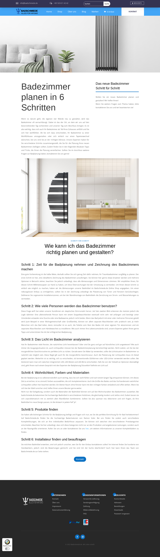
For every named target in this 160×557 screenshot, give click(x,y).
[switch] (7, 548)
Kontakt (80, 459)
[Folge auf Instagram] (82, 537)
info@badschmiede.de (29, 3)
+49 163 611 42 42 (61, 3)
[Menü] (11, 539)
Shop (59, 11)
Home (49, 11)
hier (87, 428)
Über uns (72, 11)
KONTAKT (133, 11)
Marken (95, 11)
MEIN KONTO (138, 3)
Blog (84, 11)
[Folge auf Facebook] (77, 537)
